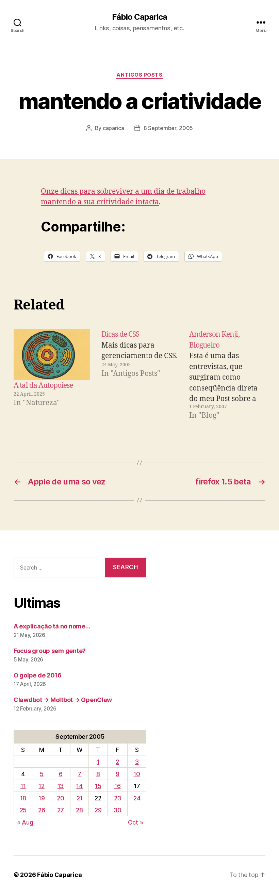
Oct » (135, 822)
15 (98, 785)
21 (79, 798)
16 (117, 785)
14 (79, 785)
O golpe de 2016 (38, 675)
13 (61, 785)
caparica (113, 128)
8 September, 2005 (168, 128)
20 (60, 798)
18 (23, 798)
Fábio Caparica (139, 17)
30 (117, 810)
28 (79, 810)
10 (136, 774)
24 (136, 798)
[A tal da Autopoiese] (52, 354)
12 (41, 785)
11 (23, 785)
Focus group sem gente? (50, 650)
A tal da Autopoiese (43, 385)
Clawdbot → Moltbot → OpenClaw (63, 699)
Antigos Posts (139, 75)
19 (41, 798)
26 (41, 810)
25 (23, 810)
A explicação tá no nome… (52, 626)
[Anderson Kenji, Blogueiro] (227, 375)
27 (60, 810)
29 (98, 810)
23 (117, 798)
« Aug (25, 822)
